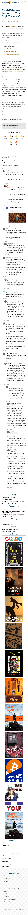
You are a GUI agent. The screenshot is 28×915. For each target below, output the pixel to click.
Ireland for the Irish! (7, 516)
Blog (14, 495)
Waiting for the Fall (7, 524)
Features (4, 848)
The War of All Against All (9, 509)
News (3, 843)
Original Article (6, 115)
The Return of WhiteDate (8, 497)
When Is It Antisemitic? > (17, 127)
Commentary (14, 506)
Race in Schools (19, 119)
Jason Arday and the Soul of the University (13, 514)
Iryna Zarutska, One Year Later (10, 529)
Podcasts (14, 526)
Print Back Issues (6, 858)
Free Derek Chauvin (7, 522)
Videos (14, 519)
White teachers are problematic (11, 54)
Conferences (5, 861)
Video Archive (5, 866)
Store (3, 851)
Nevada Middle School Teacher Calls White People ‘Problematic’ (12, 13)
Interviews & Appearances (8, 864)
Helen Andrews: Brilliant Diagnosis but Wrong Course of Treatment (14, 512)
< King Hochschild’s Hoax (10, 125)
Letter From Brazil (7, 499)
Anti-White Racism (11, 119)
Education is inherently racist (11, 49)
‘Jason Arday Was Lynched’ (9, 531)
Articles (4, 856)
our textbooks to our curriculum (12, 69)
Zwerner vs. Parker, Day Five (9, 504)
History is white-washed (10, 51)
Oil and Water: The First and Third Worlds (13, 501)
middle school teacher (12, 26)
